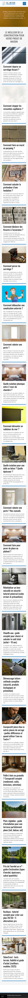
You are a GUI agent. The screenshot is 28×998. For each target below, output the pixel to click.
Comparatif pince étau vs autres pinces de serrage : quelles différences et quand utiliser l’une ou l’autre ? (14, 733)
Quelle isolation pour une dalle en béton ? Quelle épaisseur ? (13, 468)
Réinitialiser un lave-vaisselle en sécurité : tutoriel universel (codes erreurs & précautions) (13, 592)
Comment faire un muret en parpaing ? (13, 146)
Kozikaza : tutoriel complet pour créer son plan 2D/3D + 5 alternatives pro (13, 916)
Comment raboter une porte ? (12, 346)
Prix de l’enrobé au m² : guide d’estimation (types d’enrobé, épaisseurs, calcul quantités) (14, 870)
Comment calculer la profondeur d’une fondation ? (12, 187)
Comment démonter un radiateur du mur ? (13, 427)
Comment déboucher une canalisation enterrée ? (14, 306)
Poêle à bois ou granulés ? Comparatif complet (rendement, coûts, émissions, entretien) (13, 780)
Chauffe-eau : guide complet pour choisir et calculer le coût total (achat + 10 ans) (13, 637)
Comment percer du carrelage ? (11, 267)
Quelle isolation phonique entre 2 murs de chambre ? (14, 387)
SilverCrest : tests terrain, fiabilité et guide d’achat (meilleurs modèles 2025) (13, 961)
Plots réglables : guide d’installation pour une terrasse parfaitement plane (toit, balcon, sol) (13, 825)
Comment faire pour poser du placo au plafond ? (11, 548)
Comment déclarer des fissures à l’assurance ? (13, 228)
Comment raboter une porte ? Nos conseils (12, 509)
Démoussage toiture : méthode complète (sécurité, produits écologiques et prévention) (12, 684)
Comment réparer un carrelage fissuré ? (12, 68)
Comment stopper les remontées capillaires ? (13, 107)
